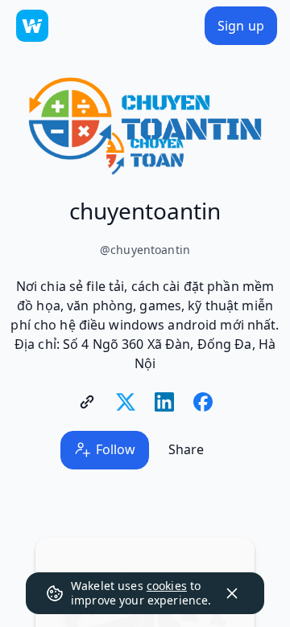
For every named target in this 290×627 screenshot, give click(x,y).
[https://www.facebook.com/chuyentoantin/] (203, 402)
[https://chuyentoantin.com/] (87, 402)
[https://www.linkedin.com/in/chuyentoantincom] (164, 402)
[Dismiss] (232, 593)
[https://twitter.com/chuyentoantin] (125, 402)
